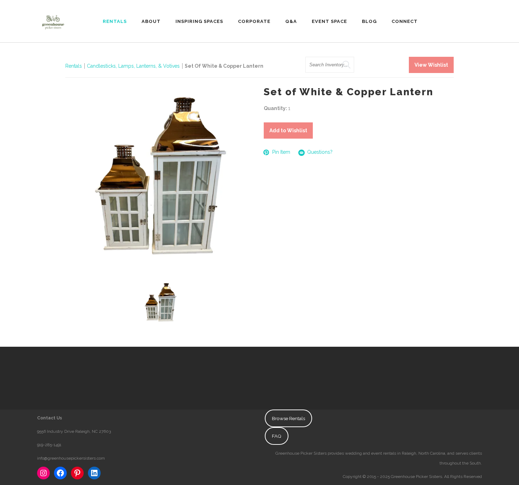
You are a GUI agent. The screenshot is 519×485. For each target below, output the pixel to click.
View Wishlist (431, 65)
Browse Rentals (288, 418)
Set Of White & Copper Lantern (224, 66)
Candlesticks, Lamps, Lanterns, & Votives (133, 66)
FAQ (276, 436)
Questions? (320, 152)
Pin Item (281, 152)
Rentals (73, 66)
